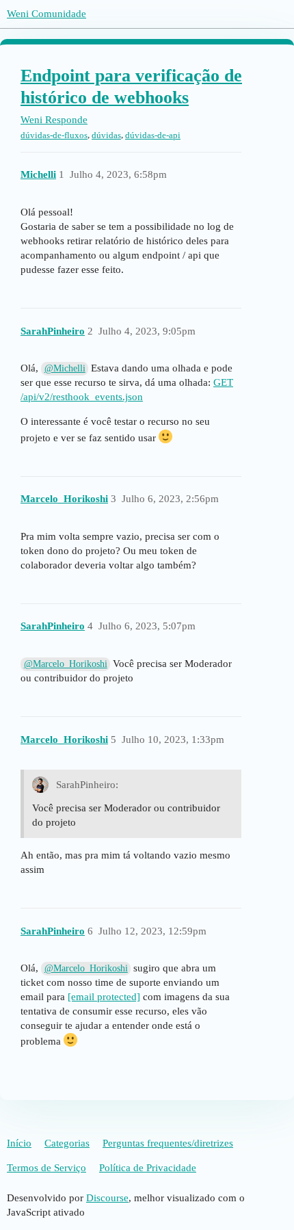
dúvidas (106, 135)
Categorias (67, 1143)
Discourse (107, 1197)
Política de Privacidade (147, 1167)
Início (19, 1143)
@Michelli (64, 368)
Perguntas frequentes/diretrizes (168, 1143)
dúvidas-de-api (153, 135)
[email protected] (104, 996)
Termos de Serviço (46, 1167)
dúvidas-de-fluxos (54, 135)
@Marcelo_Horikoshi (65, 664)
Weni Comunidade (46, 13)
